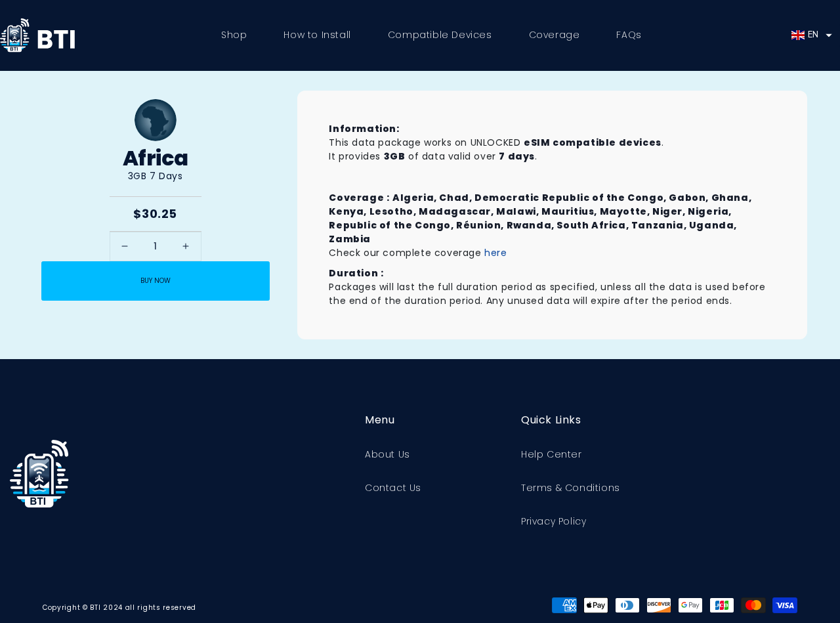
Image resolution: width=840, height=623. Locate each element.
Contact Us (393, 487)
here (495, 252)
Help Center (551, 454)
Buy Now (155, 281)
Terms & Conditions (570, 487)
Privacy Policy (553, 521)
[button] (812, 35)
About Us (387, 454)
